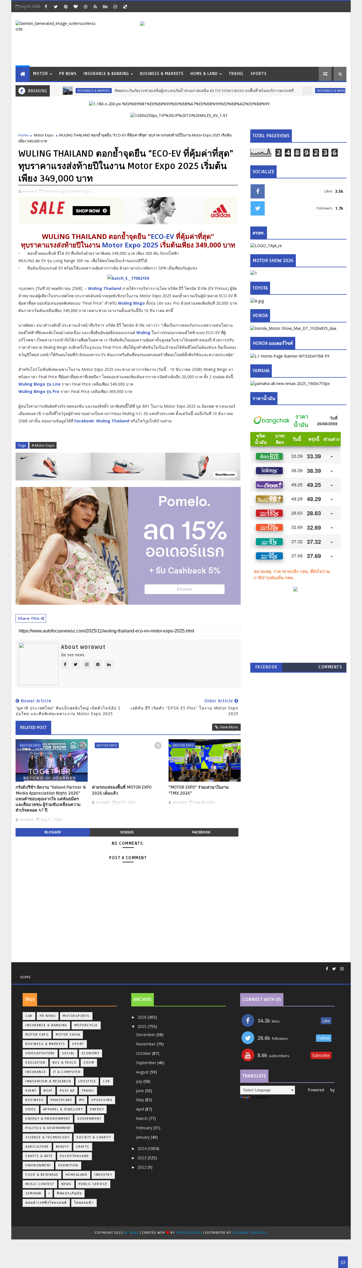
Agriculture (37, 1147)
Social (68, 1053)
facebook (201, 832)
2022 (142, 1167)
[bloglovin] (75, 6)
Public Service (93, 1184)
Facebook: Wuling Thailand (101, 421)
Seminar (33, 1193)
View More (229, 727)
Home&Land (77, 1175)
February (144, 1127)
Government (89, 1119)
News (66, 1184)
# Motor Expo (43, 445)
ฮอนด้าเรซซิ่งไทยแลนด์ (46, 1203)
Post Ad (67, 1091)
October (144, 1053)
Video (30, 1109)
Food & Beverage (42, 1175)
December (146, 1034)
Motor (40, 73)
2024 (142, 1148)
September (146, 1062)
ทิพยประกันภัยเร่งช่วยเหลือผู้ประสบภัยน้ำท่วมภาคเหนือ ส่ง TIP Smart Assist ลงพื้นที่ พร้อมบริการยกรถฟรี (182, 90)
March (142, 1118)
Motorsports (76, 1016)
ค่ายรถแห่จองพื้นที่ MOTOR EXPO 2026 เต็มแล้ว (122, 790)
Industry (103, 1175)
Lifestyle (87, 1081)
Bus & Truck (65, 1062)
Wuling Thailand (104, 288)
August (143, 1072)
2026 (142, 1017)
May (140, 1099)
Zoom (88, 1062)
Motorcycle (86, 1025)
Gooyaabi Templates (249, 1233)
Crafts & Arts (39, 1156)
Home (23, 135)
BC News (132, 1233)
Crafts (82, 1147)
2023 (142, 1157)
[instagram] (115, 6)
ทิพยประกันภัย (69, 1193)
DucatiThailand (74, 1156)
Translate (260, 1097)
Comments (330, 667)
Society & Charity (93, 1137)
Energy (97, 1109)
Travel (236, 73)
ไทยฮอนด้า (84, 1203)
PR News (68, 73)
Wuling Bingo (131, 303)
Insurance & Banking (106, 73)
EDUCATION (35, 1062)
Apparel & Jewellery (63, 1109)
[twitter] (55, 6)
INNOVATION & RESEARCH (48, 1081)
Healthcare (61, 1100)
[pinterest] (65, 6)
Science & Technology (47, 1137)
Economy (91, 1053)
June (140, 1090)
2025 (142, 1026)
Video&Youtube (40, 1053)
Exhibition (68, 1165)
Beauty (62, 1147)
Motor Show (68, 1034)
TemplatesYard (189, 1233)
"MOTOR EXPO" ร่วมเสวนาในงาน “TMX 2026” (199, 790)
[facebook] (46, 6)
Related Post (33, 727)
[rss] (95, 6)
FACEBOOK (266, 667)
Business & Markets (162, 73)
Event (30, 1091)
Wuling (143, 332)
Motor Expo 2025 (130, 245)
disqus (126, 832)
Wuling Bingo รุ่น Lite (39, 384)
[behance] (105, 6)
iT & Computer (67, 1072)
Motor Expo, (82, 191)
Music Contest (39, 1184)
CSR (106, 1081)
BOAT (48, 1091)
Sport (78, 1044)
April (140, 1109)
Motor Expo (43, 135)
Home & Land (204, 73)
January (143, 1137)
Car (29, 1016)
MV (81, 1100)
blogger (52, 832)
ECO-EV (162, 236)
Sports (259, 73)
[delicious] (125, 6)
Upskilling (101, 1100)
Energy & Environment (47, 1119)
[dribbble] (85, 6)
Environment (38, 1165)
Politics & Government (48, 1128)
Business (34, 1100)
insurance (35, 1072)
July (139, 1081)
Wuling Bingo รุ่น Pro (38, 391)
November (146, 1044)
